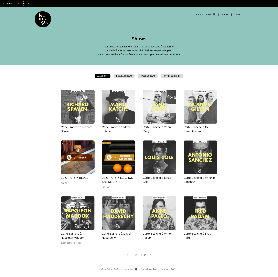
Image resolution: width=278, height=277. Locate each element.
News (237, 14)
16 (140, 255)
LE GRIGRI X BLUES (74, 177)
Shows (224, 14)
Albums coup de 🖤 (205, 14)
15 (136, 255)
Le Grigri (8, 3)
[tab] (102, 76)
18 (150, 255)
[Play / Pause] (23, 3)
